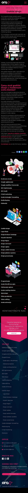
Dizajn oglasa (7, 410)
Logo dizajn (6, 394)
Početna (8, 7)
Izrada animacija (6, 386)
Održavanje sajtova (8, 363)
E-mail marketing (7, 429)
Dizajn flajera (6, 403)
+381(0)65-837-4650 (8, 446)
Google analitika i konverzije (10, 354)
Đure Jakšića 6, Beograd (10, 443)
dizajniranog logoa (6, 136)
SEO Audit (5, 373)
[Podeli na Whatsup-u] (24, 152)
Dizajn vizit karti (7, 407)
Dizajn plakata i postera (10, 416)
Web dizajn (5, 377)
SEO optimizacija (7, 370)
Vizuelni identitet (8, 400)
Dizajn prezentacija (8, 420)
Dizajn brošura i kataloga (10, 397)
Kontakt (14, 333)
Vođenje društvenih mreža (9, 347)
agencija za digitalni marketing (17, 133)
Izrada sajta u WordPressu (10, 360)
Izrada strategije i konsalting (10, 423)
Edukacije (5, 433)
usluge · (13, 7)
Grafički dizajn (6, 390)
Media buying (6, 426)
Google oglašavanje (7, 350)
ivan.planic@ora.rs (8, 449)
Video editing (6, 383)
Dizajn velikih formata (9, 413)
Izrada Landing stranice (9, 367)
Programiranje (6, 357)
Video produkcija (7, 380)
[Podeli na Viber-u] (22, 152)
